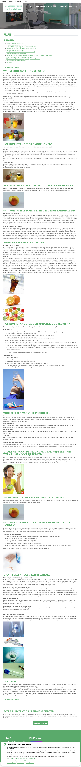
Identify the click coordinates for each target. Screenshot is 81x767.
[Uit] (11, 1)
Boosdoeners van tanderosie (15, 50)
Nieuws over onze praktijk (43, 6)
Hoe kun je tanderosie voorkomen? (16, 45)
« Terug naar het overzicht (11, 67)
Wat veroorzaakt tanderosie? (15, 43)
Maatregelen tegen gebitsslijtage (16, 60)
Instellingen (11, 762)
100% (26, 1)
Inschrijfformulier (40, 723)
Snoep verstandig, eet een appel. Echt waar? (19, 57)
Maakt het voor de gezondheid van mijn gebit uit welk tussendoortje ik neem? (29, 55)
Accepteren (30, 762)
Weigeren (20, 762)
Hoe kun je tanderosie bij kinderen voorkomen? (20, 52)
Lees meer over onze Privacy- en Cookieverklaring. (21, 758)
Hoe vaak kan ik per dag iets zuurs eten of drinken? (21, 47)
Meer (70, 6)
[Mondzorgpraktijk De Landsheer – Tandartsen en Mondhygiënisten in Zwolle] (13, 7)
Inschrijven (63, 6)
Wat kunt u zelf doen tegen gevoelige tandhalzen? (21, 48)
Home (31, 6)
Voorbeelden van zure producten (16, 54)
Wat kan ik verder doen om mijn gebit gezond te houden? (23, 59)
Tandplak (9, 62)
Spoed (55, 6)
